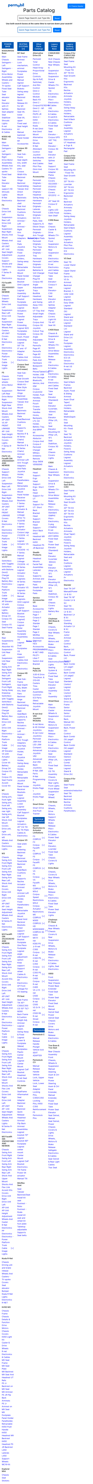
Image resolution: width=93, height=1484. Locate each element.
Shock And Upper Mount (7, 1080)
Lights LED (53, 210)
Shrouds (5, 120)
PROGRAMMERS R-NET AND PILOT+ (40, 652)
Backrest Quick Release (21, 1112)
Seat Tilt (67, 262)
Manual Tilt (22, 1178)
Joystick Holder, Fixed (21, 474)
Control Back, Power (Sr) (69, 728)
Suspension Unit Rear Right (7, 661)
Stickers (5, 1480)
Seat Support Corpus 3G (53, 166)
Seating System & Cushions (52, 670)
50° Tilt (20, 345)
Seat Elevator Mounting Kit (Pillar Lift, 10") (54, 432)
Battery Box (7, 581)
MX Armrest (7, 1392)
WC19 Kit (6, 1464)
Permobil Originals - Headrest (37, 183)
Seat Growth (23, 378)
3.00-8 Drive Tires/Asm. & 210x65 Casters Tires (38, 680)
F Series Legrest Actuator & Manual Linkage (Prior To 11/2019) (22, 512)
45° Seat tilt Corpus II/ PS (53, 204)
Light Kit (52, 319)
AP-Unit (5, 1207)
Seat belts (22, 1235)
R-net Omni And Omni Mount (38, 131)
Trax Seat (52, 1167)
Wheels (5, 719)
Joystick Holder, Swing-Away (23, 760)
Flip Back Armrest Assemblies (22, 1126)
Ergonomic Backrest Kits (69, 84)
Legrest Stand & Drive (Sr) (68, 771)
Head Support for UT (38, 496)
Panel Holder (8, 1418)
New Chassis (54, 62)
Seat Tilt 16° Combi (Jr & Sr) (69, 600)
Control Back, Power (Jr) (69, 655)
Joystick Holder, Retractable (22, 769)
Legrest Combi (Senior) (67, 762)
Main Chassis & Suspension (53, 469)
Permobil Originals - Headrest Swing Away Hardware (38, 195)
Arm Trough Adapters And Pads (21, 238)
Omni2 (5, 572)
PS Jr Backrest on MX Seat (7, 1386)
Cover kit (6, 762)
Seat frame (22, 56)
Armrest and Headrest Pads (38, 582)
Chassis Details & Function (6, 1319)
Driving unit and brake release (7, 1268)
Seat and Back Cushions (68, 560)
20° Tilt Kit (69, 508)
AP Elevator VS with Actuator (7, 604)
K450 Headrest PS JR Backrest (7, 1444)
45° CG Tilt (22, 827)
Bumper (5, 1291)
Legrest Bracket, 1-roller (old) (69, 291)
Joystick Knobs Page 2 (38, 797)
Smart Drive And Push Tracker (38, 811)
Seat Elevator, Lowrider (52, 846)
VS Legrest (20, 641)
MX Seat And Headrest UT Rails (8, 1377)
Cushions (68, 454)
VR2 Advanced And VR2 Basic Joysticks (37, 762)
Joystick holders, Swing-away (23, 258)
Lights (4, 123)
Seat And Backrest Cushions (21, 209)
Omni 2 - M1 (38, 108)
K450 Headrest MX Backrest (8, 1435)
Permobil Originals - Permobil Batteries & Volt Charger (38, 267)
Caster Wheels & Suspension (53, 713)
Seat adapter (8, 112)
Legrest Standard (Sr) (68, 308)
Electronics (7, 846)
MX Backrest (7, 1371)
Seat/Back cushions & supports (22, 717)
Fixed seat (22, 123)
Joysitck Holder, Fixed (21, 250)
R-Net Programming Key (39, 779)
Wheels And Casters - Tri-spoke (7, 1276)
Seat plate (22, 844)
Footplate (21, 942)
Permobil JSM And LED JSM (37, 742)
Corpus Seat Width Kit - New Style (23, 384)
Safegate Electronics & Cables (53, 1153)
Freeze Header (77, 6)
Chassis (5, 208)
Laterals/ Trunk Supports (37, 573)
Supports (21, 1232)
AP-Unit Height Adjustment (7, 1213)
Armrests (68, 96)
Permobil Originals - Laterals (37, 206)
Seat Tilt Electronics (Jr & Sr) (69, 609)
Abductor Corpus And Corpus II (38, 441)
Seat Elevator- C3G (52, 290)
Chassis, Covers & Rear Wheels (54, 630)
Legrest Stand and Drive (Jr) (68, 334)
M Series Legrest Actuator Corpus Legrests (21, 573)
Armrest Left (23, 460)
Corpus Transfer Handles (36, 409)
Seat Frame (22, 1000)
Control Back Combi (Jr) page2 (69, 673)
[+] (23, 48)
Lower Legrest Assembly (21, 807)
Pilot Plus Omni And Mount (37, 169)
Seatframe (22, 1091)
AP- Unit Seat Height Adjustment (7, 252)
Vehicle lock (38, 1049)
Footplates (22, 71)
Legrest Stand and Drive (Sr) (68, 317)
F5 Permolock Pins (38, 1115)
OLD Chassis (54, 59)
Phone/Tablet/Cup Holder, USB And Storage (41, 374)
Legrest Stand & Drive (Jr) (68, 699)
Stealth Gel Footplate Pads (38, 590)
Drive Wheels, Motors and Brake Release (53, 641)
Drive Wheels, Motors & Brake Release (52, 886)
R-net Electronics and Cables (53, 267)
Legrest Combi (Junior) (67, 690)
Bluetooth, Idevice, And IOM (38, 383)
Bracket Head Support (36, 516)
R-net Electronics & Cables (7, 129)
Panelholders (23, 480)
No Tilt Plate (23, 830)
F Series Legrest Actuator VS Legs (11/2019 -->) (23, 544)
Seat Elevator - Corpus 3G (53, 146)
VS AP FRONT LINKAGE (6, 425)
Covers (5, 258)
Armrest (21, 59)
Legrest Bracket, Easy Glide (69, 300)
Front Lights (53, 786)
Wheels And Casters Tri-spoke (7, 168)
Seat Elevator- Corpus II (52, 282)
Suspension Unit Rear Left (7, 652)
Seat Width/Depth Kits (69, 417)
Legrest (20, 933)
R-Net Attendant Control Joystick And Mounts (38, 152)
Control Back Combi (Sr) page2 (69, 745)
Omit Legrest (23, 284)
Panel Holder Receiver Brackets (23, 497)
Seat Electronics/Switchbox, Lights (58, 662)
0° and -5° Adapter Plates (22, 351)
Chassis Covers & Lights (52, 860)
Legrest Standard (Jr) (68, 326)
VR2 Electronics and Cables (53, 258)
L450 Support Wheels (5, 1459)
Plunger (36, 1047)
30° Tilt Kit (69, 187)
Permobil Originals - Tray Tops (37, 244)
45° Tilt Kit (69, 73)
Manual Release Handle (36, 1041)
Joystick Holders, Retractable (69, 113)
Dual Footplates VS (22, 648)
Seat (4, 1478)
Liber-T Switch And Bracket (38, 661)
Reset (57, 18)
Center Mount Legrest (20, 1058)
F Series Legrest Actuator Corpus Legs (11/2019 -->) (23, 529)
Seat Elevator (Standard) (53, 397)
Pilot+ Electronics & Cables (53, 102)
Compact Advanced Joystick (37, 750)
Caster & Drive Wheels (6, 1345)
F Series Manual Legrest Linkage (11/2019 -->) (23, 558)
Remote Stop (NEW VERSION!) (38, 461)
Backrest (21, 97)
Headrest (21, 1075)
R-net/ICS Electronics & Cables (53, 120)
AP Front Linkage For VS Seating (22, 989)
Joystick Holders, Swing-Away (69, 213)
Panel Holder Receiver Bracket (23, 279)
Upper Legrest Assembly (21, 290)
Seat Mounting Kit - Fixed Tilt (70, 67)
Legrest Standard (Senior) (68, 754)
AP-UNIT (6, 246)
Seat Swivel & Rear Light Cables (53, 1162)
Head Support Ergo (36, 475)
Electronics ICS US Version (69, 358)
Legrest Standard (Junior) (68, 681)
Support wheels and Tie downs (7, 264)
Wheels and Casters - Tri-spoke (7, 83)
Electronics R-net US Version (69, 366)
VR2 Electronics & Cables (53, 111)
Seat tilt (51, 325)
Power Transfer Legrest (21, 316)
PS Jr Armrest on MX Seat (7, 1406)
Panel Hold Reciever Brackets (22, 922)
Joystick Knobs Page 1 (38, 788)
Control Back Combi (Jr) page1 (69, 664)
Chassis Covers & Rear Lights (53, 780)
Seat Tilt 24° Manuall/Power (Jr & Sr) (70, 591)
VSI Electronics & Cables (53, 94)
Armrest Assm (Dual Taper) (69, 399)
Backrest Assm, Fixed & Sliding (69, 391)
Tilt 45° (51, 322)
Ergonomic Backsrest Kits (69, 196)
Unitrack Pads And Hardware (37, 360)
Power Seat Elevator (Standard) (53, 547)
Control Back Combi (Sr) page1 (69, 736)
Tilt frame (21, 1170)
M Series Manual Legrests (21, 596)
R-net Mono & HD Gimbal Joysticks (39, 727)
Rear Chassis (54, 983)
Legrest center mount (20, 1149)
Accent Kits (7, 979)
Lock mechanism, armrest (22, 65)
